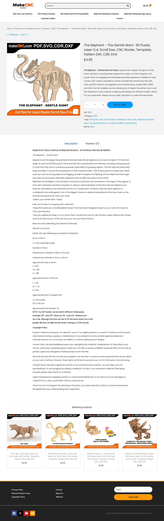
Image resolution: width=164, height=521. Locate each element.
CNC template (109, 119)
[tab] (71, 143)
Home (9, 28)
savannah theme (100, 123)
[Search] (128, 5)
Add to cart (120, 105)
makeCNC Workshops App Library (137, 14)
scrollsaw (113, 123)
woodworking (131, 123)
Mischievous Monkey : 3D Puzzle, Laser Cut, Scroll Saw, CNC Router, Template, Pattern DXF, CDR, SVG (63, 456)
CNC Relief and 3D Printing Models (74, 14)
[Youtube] (26, 513)
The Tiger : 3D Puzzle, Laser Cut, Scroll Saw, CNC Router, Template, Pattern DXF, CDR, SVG (24, 456)
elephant (141, 119)
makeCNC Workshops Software (106, 14)
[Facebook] (14, 513)
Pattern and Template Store (27, 28)
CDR (100, 119)
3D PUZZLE (93, 119)
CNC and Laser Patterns (22, 14)
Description (71, 143)
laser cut (88, 123)
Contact (120, 18)
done (92, 126)
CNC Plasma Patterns (46, 14)
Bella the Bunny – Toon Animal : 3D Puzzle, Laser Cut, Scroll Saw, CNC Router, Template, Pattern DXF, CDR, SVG (101, 457)
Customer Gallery (48, 18)
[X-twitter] (20, 513)
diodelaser (121, 119)
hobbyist (150, 119)
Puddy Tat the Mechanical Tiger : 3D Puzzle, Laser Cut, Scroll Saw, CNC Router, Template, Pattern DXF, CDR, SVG (139, 457)
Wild (53, 28)
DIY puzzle (131, 119)
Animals (45, 28)
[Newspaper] (32, 513)
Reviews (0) (92, 143)
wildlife (121, 123)
